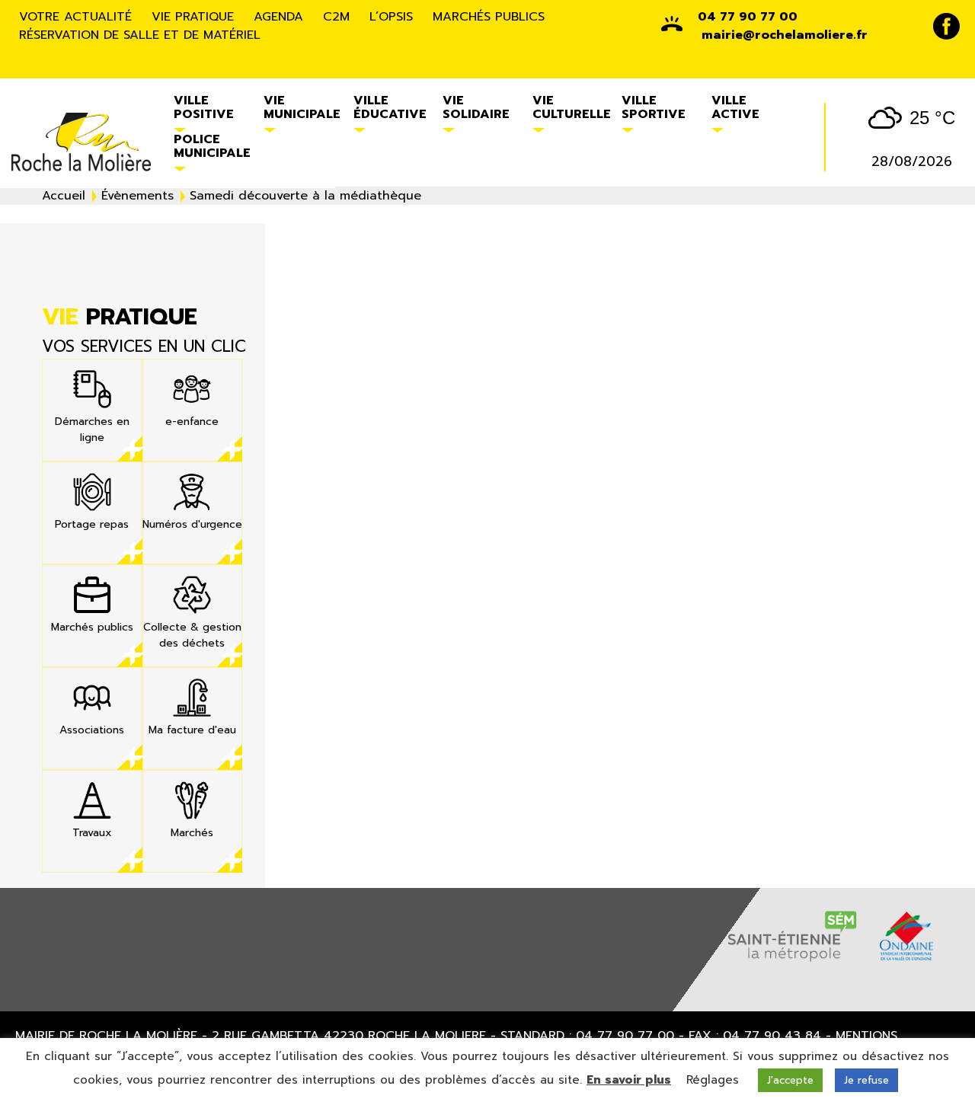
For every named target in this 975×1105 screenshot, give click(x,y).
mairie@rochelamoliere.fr (785, 35)
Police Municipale (212, 146)
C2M (336, 17)
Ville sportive (654, 107)
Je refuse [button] (866, 1080)
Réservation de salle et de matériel (140, 35)
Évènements (137, 196)
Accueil (63, 196)
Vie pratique (193, 17)
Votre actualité (75, 17)
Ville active (735, 107)
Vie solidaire (476, 107)
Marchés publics (489, 17)
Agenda (278, 17)
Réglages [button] (712, 1079)
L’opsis (391, 17)
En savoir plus (629, 1079)
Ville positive (204, 107)
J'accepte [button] (790, 1080)
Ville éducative (390, 107)
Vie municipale (302, 107)
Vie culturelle (571, 107)
